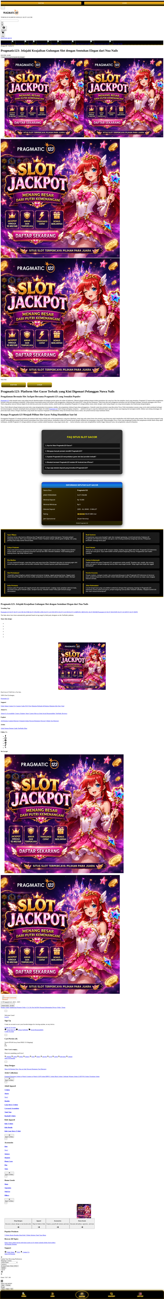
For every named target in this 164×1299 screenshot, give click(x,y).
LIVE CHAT (140, 1296)
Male (3, 1285)
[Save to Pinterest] (6, 631)
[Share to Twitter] (6, 623)
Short (3, 1289)
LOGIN (39, 385)
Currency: (4, 1264)
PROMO (23, 1296)
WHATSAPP (111, 1296)
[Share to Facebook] (6, 626)
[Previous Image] (3, 138)
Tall (12, 1289)
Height (3, 1287)
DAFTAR (41, 3)
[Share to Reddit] (6, 634)
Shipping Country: (6, 1260)
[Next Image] (1, 138)
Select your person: (6, 1283)
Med (7, 1289)
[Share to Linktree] (6, 629)
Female (8, 1285)
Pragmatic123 (5, 400)
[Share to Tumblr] (6, 637)
